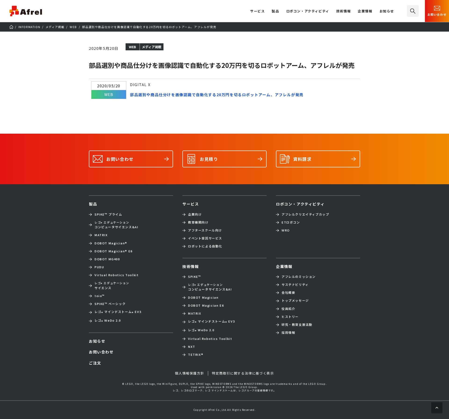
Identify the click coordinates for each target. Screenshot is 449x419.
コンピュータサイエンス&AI (116, 224)
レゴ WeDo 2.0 (107, 320)
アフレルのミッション (299, 277)
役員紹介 (288, 309)
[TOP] (11, 27)
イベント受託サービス (205, 238)
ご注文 (95, 362)
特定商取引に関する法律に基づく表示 (243, 373)
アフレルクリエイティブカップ (305, 214)
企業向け (195, 214)
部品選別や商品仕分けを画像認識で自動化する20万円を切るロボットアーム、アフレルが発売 (217, 94)
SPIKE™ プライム (108, 214)
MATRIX (101, 235)
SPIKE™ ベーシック (110, 304)
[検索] (413, 11)
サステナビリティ (295, 285)
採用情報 (288, 333)
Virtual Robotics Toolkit (116, 275)
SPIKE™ (194, 277)
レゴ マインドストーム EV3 (117, 312)
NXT (191, 347)
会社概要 (288, 292)
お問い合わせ (437, 14)
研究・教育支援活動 (297, 325)
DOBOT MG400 (107, 259)
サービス (190, 203)
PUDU (99, 267)
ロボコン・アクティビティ (307, 11)
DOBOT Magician (110, 243)
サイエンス (111, 285)
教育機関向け (198, 222)
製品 (275, 11)
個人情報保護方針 (189, 373)
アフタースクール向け (205, 230)
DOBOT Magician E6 (113, 251)
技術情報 (343, 11)
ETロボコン (291, 222)
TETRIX (195, 355)
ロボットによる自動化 (205, 246)
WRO (286, 230)
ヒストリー (290, 317)
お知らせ (387, 11)
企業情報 (365, 11)
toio (99, 296)
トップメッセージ (295, 300)
